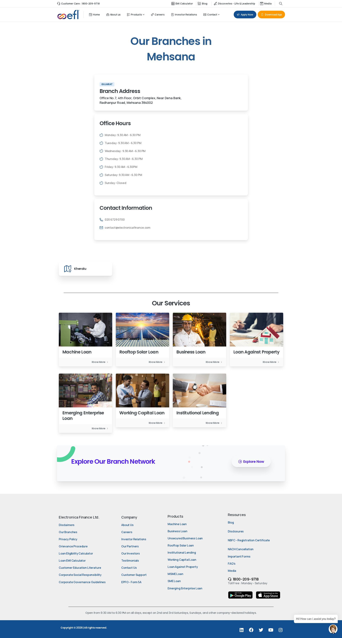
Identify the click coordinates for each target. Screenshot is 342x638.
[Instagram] (280, 630)
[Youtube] (270, 630)
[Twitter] (260, 630)
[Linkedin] (241, 630)
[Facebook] (251, 630)
